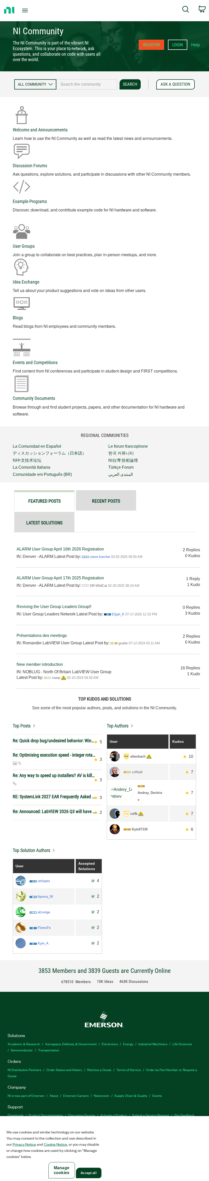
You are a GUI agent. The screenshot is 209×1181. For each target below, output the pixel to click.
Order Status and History (64, 1069)
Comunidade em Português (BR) (42, 474)
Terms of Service (128, 1069)
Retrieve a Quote (99, 1069)
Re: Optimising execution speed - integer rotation (54, 755)
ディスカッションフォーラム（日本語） (49, 453)
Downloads (15, 1114)
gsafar (123, 643)
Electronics (110, 1043)
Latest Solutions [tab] (44, 522)
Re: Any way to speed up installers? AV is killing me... (54, 775)
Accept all (88, 1173)
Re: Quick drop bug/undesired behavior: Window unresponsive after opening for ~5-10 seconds (54, 740)
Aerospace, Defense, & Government (71, 1043)
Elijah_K (118, 614)
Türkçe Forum (121, 467)
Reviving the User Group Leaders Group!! (54, 606)
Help (195, 45)
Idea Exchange (26, 282)
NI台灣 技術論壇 (123, 460)
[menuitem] (185, 10)
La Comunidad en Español (37, 446)
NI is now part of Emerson (26, 1095)
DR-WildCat (98, 586)
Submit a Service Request (150, 1114)
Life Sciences (182, 1043)
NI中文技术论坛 (27, 460)
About (53, 1095)
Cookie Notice (55, 1144)
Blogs (18, 317)
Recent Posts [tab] (106, 501)
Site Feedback (184, 1114)
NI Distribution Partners (24, 1069)
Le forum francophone (128, 446)
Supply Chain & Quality (130, 1095)
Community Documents (34, 398)
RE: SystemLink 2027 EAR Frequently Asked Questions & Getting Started (54, 796)
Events (157, 1095)
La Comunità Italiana (31, 467)
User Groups (24, 246)
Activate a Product (113, 1114)
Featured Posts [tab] (44, 501)
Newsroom (101, 1095)
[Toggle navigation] (31, 10)
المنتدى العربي (120, 474)
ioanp (56, 678)
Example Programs (30, 201)
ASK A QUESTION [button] (175, 84)
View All (57, 724)
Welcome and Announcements (40, 129)
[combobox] (86, 84)
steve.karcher (100, 557)
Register (151, 44)
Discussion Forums (30, 165)
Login (177, 44)
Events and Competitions (35, 362)
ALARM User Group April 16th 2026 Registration (60, 549)
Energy (128, 1043)
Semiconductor (22, 1050)
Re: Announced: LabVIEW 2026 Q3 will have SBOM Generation (54, 811)
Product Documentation (46, 1114)
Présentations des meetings (42, 635)
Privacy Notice (24, 1144)
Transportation (48, 1050)
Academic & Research (24, 1043)
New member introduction (40, 664)
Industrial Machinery (152, 1043)
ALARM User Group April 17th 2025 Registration (60, 578)
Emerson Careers (76, 1095)
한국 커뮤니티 (121, 453)
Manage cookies (61, 1170)
